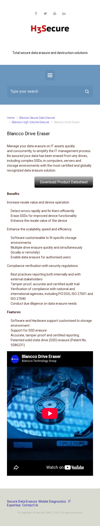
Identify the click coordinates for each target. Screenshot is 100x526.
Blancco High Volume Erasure (30, 122)
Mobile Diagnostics (52, 501)
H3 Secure (50, 45)
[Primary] (50, 75)
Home (10, 117)
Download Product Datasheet (64, 182)
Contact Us (30, 505)
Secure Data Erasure (22, 501)
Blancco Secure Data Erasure (37, 117)
